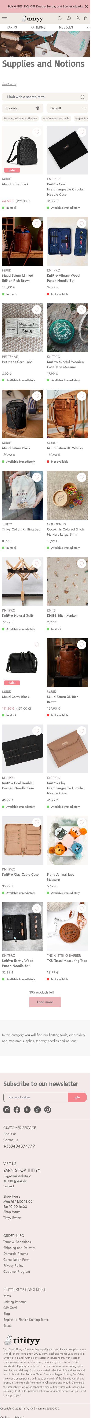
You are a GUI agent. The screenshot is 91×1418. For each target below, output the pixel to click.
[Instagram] (6, 1109)
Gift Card (10, 1307)
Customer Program (16, 1271)
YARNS (12, 27)
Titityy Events (12, 1217)
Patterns (38, 27)
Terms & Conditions (17, 1241)
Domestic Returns (15, 1253)
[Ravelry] (27, 1109)
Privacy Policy (13, 1265)
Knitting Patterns (14, 1301)
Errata (7, 1325)
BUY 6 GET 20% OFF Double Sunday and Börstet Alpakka (45, 6)
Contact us (10, 1139)
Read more (9, 84)
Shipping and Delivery (19, 1247)
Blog (6, 1313)
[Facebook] (17, 1109)
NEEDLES (66, 27)
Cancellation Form (16, 1259)
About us (9, 1133)
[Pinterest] (47, 1109)
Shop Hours (11, 1211)
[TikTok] (37, 1109)
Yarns (7, 1295)
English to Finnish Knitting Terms (25, 1319)
